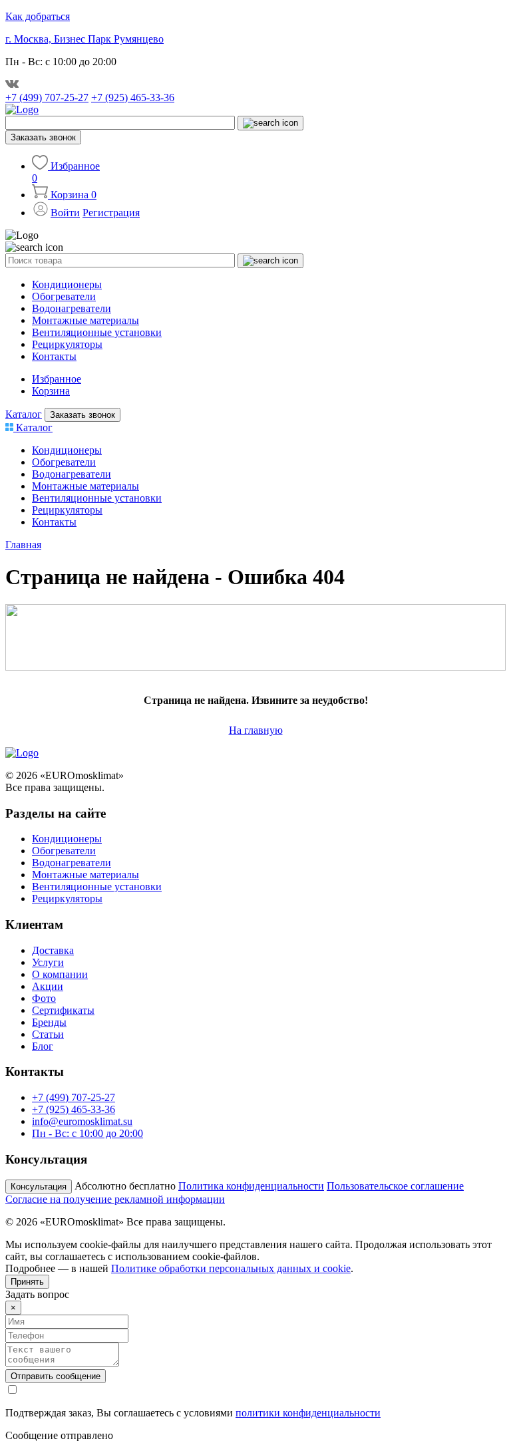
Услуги (48, 962)
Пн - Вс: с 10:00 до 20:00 (87, 1133)
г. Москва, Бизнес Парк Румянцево (84, 39)
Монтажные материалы (85, 320)
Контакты (54, 356)
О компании (60, 974)
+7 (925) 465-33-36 (132, 97)
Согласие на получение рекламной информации (115, 1199)
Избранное (56, 379)
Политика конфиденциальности (251, 1186)
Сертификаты (63, 1010)
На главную (256, 730)
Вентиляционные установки (97, 332)
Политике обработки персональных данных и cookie (231, 1268)
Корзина (51, 391)
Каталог (23, 414)
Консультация (39, 1187)
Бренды (49, 1022)
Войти (65, 212)
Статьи (48, 1034)
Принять (27, 1282)
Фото (44, 998)
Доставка (53, 950)
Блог (42, 1046)
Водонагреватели (71, 308)
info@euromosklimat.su (82, 1121)
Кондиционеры (67, 284)
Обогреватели (64, 296)
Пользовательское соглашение (395, 1186)
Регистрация (111, 212)
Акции (47, 986)
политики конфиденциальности (308, 1412)
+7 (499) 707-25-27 (46, 97)
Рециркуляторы (67, 344)
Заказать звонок (43, 137)
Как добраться (37, 16)
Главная (23, 544)
